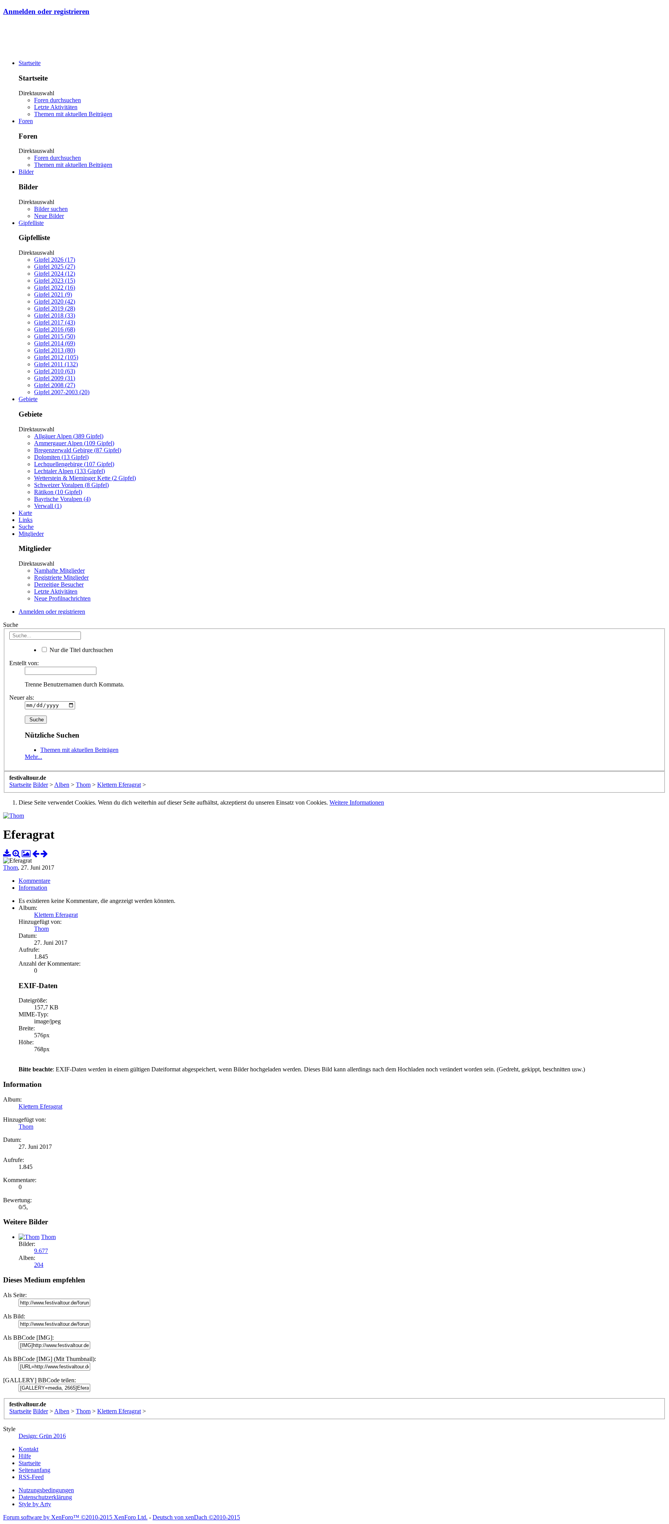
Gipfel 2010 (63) (54, 371)
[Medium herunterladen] (7, 853)
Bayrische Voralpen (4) (62, 499)
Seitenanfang (34, 1470)
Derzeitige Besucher (59, 584)
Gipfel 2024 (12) (54, 273)
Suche (26, 526)
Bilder (26, 171)
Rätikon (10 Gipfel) (58, 492)
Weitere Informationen (356, 802)
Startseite (30, 63)
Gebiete (28, 399)
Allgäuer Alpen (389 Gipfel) (68, 436)
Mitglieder (31, 533)
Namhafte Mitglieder (59, 570)
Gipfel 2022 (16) (54, 287)
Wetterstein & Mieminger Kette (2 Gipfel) (85, 478)
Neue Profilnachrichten (62, 598)
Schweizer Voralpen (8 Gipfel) (71, 485)
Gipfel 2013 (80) (54, 350)
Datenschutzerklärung (45, 1497)
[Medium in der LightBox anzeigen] (26, 853)
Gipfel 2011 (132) (56, 364)
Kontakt (28, 1449)
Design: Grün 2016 (42, 1436)
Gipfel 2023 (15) (54, 280)
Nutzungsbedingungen (46, 1490)
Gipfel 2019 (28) (54, 308)
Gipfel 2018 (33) (54, 315)
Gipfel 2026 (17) (54, 259)
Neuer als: (21, 697)
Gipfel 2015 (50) (54, 336)
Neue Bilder (49, 216)
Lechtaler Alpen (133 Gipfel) (69, 471)
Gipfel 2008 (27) (54, 385)
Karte (25, 513)
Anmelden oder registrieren (46, 11)
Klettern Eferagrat (56, 914)
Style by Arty (35, 1504)
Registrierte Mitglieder (61, 577)
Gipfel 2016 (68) (54, 329)
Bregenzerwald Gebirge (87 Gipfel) (77, 450)
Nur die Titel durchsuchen (80, 650)
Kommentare (34, 880)
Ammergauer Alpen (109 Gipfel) (74, 443)
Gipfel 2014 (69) (54, 343)
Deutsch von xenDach (196, 1517)
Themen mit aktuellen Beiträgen (73, 114)
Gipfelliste (31, 223)
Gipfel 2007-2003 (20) (61, 392)
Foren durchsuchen (57, 100)
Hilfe (25, 1456)
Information (33, 887)
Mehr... (33, 756)
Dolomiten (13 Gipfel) (61, 457)
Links (26, 520)
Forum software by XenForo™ (75, 1517)
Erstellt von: (24, 663)
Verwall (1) (48, 506)
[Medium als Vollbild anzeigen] (16, 853)
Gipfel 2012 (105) (56, 357)
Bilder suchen (51, 209)
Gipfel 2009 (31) (54, 378)
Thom (10, 867)
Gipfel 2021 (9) (53, 294)
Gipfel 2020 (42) (54, 301)
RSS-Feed (31, 1477)
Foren (26, 121)
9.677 (41, 1251)
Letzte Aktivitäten (55, 107)
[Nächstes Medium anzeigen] (44, 853)
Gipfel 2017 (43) (54, 322)
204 (38, 1264)
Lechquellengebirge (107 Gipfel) (74, 464)
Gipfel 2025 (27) (54, 266)
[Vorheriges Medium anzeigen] (35, 853)
